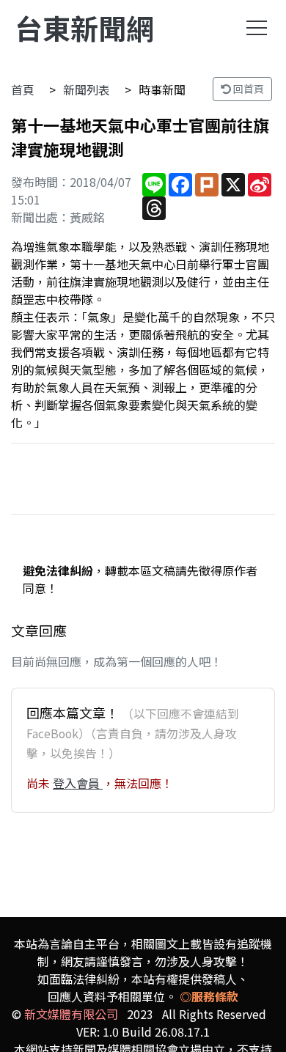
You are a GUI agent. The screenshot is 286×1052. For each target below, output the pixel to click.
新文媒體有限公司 (71, 1014)
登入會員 (78, 783)
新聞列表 (86, 89)
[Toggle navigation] (256, 28)
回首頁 (247, 88)
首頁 (22, 89)
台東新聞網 (84, 27)
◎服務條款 (209, 996)
